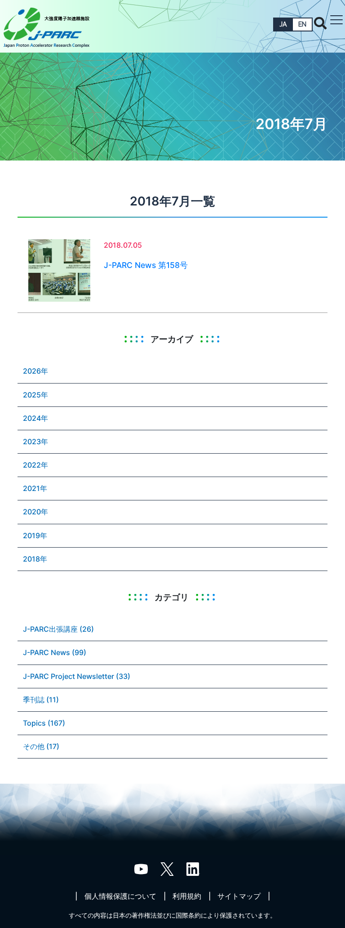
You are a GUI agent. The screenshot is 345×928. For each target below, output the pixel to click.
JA (283, 24)
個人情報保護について (120, 896)
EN (302, 24)
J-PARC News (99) (54, 652)
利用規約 (186, 896)
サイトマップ (239, 896)
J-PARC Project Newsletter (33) (76, 676)
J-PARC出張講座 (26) (58, 629)
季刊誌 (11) (41, 699)
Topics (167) (44, 722)
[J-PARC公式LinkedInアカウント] (193, 868)
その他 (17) (41, 746)
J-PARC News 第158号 (146, 265)
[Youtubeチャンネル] (141, 868)
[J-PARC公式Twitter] (167, 868)
